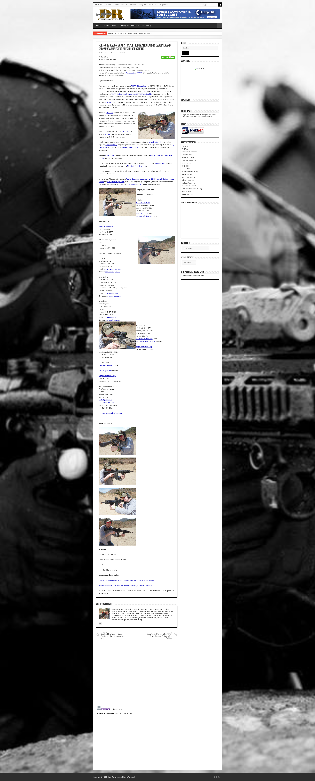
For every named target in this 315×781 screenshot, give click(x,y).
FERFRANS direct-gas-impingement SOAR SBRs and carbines (132, 94)
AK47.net (185, 149)
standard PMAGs (156, 155)
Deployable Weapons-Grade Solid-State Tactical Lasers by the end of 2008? (113, 635)
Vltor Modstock (160, 163)
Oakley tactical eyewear (115, 182)
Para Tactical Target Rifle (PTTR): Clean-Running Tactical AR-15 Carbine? (160, 635)
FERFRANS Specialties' (138, 86)
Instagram (142, 5)
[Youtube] (205, 4)
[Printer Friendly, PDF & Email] (168, 57)
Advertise (133, 5)
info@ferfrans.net (142, 213)
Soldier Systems (187, 191)
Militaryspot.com (188, 180)
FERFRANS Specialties (143, 203)
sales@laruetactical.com (144, 339)
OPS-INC (108, 134)
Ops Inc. (126, 131)
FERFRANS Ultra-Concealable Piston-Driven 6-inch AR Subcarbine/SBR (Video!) (126, 580)
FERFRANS (108, 102)
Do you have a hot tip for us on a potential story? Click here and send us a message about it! (199, 115)
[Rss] (201, 4)
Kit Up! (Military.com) (189, 177)
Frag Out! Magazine (189, 160)
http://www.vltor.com (106, 402)
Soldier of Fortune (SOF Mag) (192, 189)
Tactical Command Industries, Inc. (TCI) (140, 179)
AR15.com (185, 146)
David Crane (104, 53)
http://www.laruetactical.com (146, 341)
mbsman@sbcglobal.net (112, 269)
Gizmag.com (186, 163)
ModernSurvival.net (189, 186)
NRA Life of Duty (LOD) (190, 172)
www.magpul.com (105, 370)
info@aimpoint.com (111, 293)
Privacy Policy (162, 5)
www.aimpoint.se (113, 320)
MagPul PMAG (110, 155)
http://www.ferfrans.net (144, 216)
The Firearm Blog (188, 157)
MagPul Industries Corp (144, 347)
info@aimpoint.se (110, 317)
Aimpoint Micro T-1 (155, 142)
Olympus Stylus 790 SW (133, 73)
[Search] (220, 5)
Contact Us (152, 5)
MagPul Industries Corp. (107, 376)
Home (117, 5)
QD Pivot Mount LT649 (130, 147)
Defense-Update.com (189, 152)
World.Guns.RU (187, 194)
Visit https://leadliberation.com (193, 276)
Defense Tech (187, 155)
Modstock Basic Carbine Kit (136, 166)
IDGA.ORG (185, 166)
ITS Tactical (186, 169)
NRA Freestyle (187, 174)
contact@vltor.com (105, 400)
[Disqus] (136, 672)
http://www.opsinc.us (112, 272)
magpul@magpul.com (106, 365)
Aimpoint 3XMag (111, 145)
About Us (124, 5)
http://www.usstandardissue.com (110, 413)
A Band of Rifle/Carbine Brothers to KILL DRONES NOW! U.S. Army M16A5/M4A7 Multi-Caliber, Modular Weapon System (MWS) (152, 33)
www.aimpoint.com (114, 296)
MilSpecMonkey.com (189, 183)
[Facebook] (203, 4)
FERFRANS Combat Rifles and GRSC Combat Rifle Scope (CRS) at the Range (125, 585)
